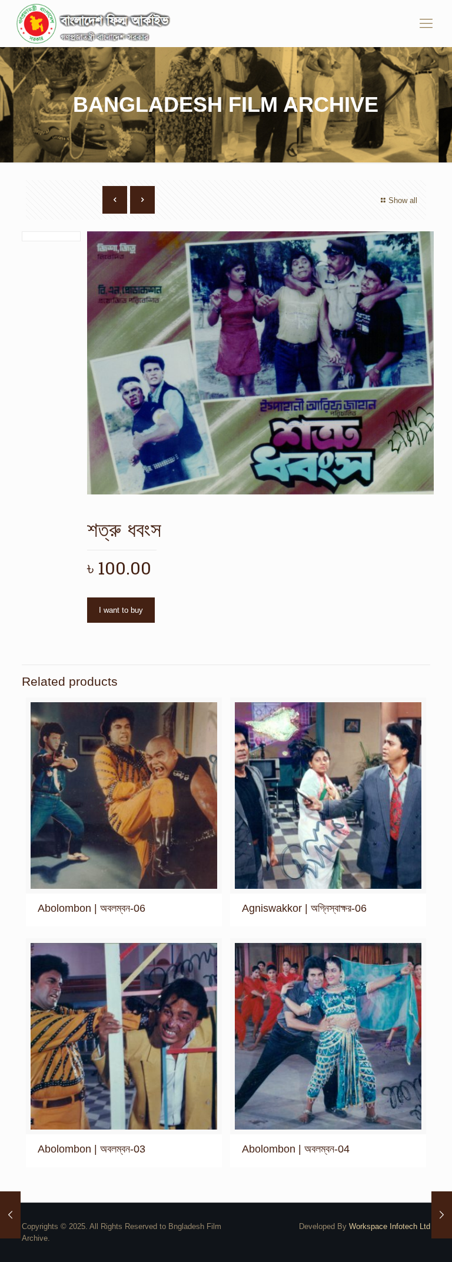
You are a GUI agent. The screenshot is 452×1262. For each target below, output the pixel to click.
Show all (402, 200)
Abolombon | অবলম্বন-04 (296, 1149)
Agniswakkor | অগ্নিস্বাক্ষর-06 (304, 908)
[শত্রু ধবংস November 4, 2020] (10, 1214)
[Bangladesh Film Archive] (95, 23)
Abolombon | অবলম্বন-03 (91, 1149)
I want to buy (121, 610)
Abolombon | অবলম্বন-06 (91, 908)
